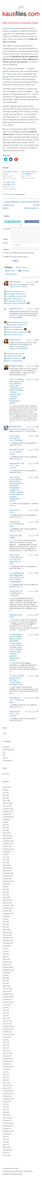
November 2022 (8, 908)
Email (5, 243)
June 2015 (6, 1139)
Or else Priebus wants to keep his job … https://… (11, 205)
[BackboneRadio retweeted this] (16, 332)
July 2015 (6, 1136)
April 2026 (6, 798)
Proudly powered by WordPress (13, 1171)
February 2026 (7, 803)
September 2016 (8, 1099)
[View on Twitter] (37, 282)
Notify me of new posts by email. (16, 257)
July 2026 (6, 790)
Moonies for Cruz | (15, 511)
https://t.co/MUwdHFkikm (19, 348)
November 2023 (8, 876)
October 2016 (7, 1096)
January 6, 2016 (31, 308)
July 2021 (6, 948)
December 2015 (8, 1123)
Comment (6, 229)
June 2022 (6, 921)
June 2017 (6, 1074)
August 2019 (7, 1005)
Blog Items (6, 747)
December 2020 (8, 967)
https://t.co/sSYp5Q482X (28, 431)
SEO (4, 755)
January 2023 (7, 903)
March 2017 (6, 1083)
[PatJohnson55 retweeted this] (15, 303)
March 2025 (6, 833)
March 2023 (6, 897)
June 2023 (6, 889)
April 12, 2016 (31, 676)
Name (5, 239)
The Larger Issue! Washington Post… (9, 183)
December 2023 (8, 873)
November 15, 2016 (30, 698)
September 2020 (8, 970)
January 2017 (7, 1088)
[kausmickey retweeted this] (5, 322)
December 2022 (8, 905)
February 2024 (7, 868)
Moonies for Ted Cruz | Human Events (17, 451)
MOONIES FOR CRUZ (16, 616)
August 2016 (7, 1101)
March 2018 (6, 1050)
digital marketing (8, 749)
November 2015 (8, 1126)
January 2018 (7, 1056)
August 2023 (7, 884)
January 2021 (7, 964)
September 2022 (8, 913)
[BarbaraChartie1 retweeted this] (25, 329)
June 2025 (6, 825)
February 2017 (7, 1085)
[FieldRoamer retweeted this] (28, 303)
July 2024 (6, 854)
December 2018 (8, 1026)
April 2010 (6, 1152)
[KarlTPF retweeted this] (13, 334)
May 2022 (6, 924)
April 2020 (6, 983)
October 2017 (7, 1064)
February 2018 (7, 1053)
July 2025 (6, 822)
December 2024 (8, 841)
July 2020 (6, 975)
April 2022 (6, 927)
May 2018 (6, 1045)
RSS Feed (6, 774)
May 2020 (6, 980)
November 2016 (8, 1093)
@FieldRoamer (16, 426)
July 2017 (6, 1072)
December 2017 (8, 1058)
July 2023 (6, 886)
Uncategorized (20, 194)
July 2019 (6, 1007)
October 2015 (7, 1128)
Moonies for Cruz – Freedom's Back (17, 700)
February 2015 (7, 1150)
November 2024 (8, 843)
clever (5, 34)
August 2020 (7, 972)
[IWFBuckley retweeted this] (17, 322)
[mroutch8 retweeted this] (14, 329)
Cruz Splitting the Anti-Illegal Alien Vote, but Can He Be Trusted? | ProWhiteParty (17, 577)
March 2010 (6, 1155)
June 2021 (6, 951)
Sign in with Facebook (33, 221)
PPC (4, 752)
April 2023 (6, 894)
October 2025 (7, 814)
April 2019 (6, 1015)
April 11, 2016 (32, 634)
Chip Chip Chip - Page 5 (16, 536)
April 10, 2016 (31, 615)
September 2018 (8, 1034)
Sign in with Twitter (12, 221)
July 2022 (6, 919)
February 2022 (7, 932)
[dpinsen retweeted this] (13, 327)
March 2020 (6, 986)
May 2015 (6, 1142)
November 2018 (8, 1029)
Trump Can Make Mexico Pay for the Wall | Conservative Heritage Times (17, 680)
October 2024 (7, 846)
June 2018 (6, 1042)
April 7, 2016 (32, 522)
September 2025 (8, 817)
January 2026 (7, 806)
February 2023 (7, 900)
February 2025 (7, 835)
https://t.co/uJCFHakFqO (18, 286)
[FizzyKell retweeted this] (13, 291)
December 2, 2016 (30, 711)
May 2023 (6, 892)
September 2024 (8, 849)
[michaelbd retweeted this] (14, 353)
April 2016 (6, 1112)
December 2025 (8, 809)
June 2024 (6, 857)
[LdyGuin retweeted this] (13, 298)
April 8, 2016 (32, 573)
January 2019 (7, 1023)
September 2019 (8, 1002)
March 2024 (6, 865)
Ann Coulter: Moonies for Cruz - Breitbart (16, 438)
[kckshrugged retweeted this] (15, 294)
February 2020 (7, 989)
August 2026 (7, 787)
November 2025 (8, 811)
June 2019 (6, 1010)
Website (6, 249)
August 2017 (7, 1069)
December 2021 (8, 937)
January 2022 (7, 935)
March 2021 (6, 959)
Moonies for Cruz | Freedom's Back (17, 523)
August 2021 (7, 946)
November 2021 (8, 940)
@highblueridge (16, 366)
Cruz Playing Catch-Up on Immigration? (29, 172)
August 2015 (7, 1134)
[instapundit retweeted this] (16, 325)
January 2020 (7, 991)
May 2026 (6, 795)
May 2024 (6, 860)
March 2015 (6, 1147)
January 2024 (7, 870)
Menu (21, 7)
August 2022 (7, 916)
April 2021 (6, 956)
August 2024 (7, 852)
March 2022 (6, 929)
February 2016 (7, 1117)
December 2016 (8, 1091)
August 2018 (7, 1037)
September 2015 (8, 1131)
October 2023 (7, 878)
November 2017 (8, 1061)
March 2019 (6, 1018)
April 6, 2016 (32, 436)
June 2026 (6, 792)
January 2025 (7, 838)
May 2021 (6, 954)
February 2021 (7, 962)
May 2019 (6, 1013)
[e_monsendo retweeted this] (15, 296)
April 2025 (6, 830)
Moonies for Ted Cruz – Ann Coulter (17, 465)
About (5, 733)
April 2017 (6, 1080)
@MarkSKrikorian (17, 308)
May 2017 (6, 1077)
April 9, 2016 (32, 591)
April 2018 (6, 1048)
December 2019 (8, 994)
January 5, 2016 (31, 282)
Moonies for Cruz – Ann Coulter (15, 713)
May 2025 (6, 827)
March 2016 (6, 1115)
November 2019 (8, 997)
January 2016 (7, 1120)
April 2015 (6, 1144)
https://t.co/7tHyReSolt (18, 315)
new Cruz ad (10, 28)
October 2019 (7, 999)
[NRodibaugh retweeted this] (15, 301)
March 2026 (6, 800)
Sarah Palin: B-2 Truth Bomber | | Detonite (16, 593)
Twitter (5, 757)
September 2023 (8, 881)
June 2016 (6, 1107)
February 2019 (7, 1021)
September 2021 (8, 943)
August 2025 (7, 819)
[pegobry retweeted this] (13, 358)
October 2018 (7, 1031)
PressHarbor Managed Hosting (12, 1174)
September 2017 (8, 1066)
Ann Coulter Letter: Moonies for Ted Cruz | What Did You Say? (16, 559)
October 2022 (7, 911)
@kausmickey (15, 281)
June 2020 (6, 978)
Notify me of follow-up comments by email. (20, 253)
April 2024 (6, 862)
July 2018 (6, 1040)
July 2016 (6, 1104)
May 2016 (6, 1109)
